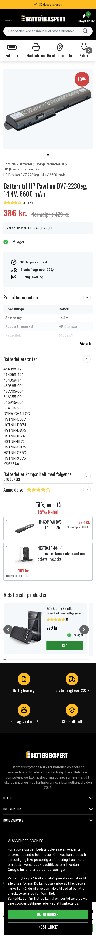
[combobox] (48, 31)
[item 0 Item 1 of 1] (48, 109)
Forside (9, 164)
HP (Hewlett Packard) (20, 169)
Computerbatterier (50, 164)
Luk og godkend (48, 914)
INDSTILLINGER (48, 927)
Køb (65, 645)
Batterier (25, 164)
